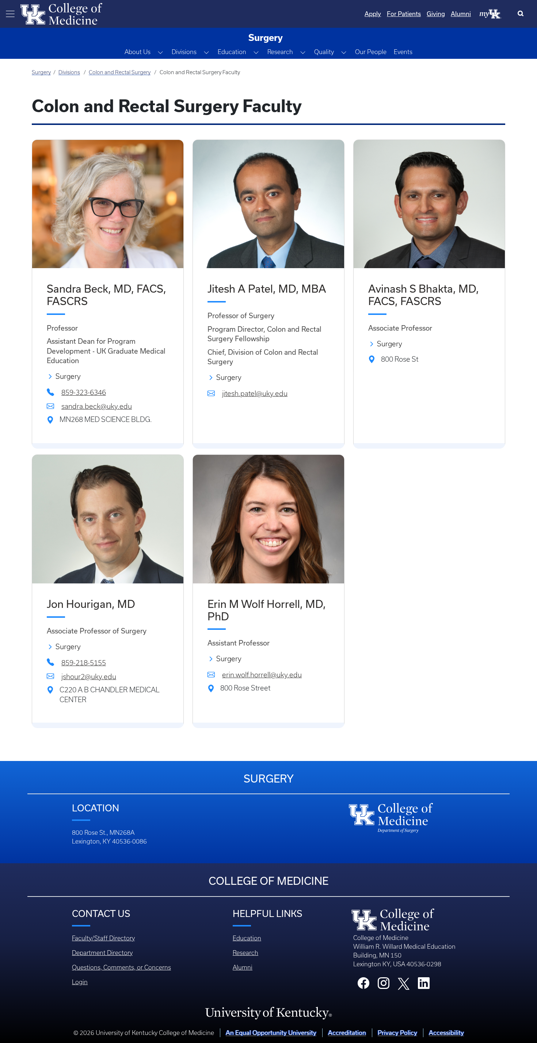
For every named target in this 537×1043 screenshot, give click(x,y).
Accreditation (347, 1032)
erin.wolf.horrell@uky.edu (262, 675)
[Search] (522, 14)
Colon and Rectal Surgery (120, 72)
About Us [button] (138, 52)
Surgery (41, 72)
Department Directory (102, 952)
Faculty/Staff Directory (103, 938)
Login (80, 982)
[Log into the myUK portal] (491, 13)
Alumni (461, 14)
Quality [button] (324, 52)
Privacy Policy (397, 1032)
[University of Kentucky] (268, 1012)
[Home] (61, 13)
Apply (373, 14)
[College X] (404, 983)
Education (247, 938)
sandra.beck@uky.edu (96, 406)
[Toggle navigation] (10, 14)
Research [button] (280, 52)
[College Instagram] (383, 985)
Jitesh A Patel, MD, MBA (266, 289)
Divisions (69, 72)
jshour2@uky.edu (88, 677)
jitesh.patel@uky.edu (254, 393)
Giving (436, 14)
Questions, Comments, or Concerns (121, 967)
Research (245, 952)
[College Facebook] (363, 985)
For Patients (404, 14)
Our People (370, 52)
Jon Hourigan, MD (91, 604)
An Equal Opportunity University (271, 1032)
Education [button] (232, 52)
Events (403, 52)
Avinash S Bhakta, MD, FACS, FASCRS (423, 295)
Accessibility (446, 1032)
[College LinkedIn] (424, 985)
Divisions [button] (184, 52)
